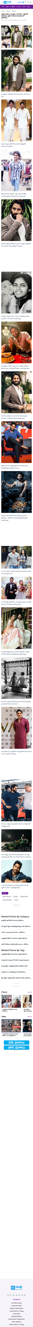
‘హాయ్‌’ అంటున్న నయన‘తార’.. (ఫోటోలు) (12, 932)
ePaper (20, 2)
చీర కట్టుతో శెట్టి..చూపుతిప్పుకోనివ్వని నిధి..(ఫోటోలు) (15, 926)
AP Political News (16, 1303)
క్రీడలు (28, 6)
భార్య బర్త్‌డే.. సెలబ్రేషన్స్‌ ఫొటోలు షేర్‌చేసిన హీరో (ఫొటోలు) (14, 966)
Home (2, 11)
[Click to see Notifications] (31, 2)
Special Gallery (24, 896)
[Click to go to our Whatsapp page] (11, 1295)
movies (14, 11)
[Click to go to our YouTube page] (19, 1295)
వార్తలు (7, 6)
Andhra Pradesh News (16, 1308)
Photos (16, 900)
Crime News (16, 1314)
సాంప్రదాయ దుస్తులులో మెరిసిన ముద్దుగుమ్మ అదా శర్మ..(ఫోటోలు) (15, 960)
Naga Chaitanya (7, 896)
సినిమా (24, 6)
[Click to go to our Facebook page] (8, 1295)
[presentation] (3, 1001)
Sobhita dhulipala (7, 900)
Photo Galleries (16, 1322)
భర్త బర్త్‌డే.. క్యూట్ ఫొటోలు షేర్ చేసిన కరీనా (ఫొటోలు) (15, 978)
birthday (15, 896)
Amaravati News (17, 1306)
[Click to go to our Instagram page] (16, 1295)
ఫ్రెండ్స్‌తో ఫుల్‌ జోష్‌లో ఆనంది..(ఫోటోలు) (12, 920)
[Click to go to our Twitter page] (14, 1295)
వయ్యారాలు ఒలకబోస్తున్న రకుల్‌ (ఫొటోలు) (13, 972)
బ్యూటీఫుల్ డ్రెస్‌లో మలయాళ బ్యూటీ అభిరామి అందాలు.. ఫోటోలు (14, 938)
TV (28, 2)
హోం (3, 6)
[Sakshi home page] (16, 1287)
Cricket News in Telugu (16, 1311)
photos (8, 11)
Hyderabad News (16, 1316)
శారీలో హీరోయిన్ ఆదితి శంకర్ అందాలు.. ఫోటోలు (14, 944)
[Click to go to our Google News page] (25, 1295)
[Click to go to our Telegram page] (22, 1295)
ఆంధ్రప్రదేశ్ (12, 6)
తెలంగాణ (19, 6)
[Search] (23, 2)
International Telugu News (16, 1319)
